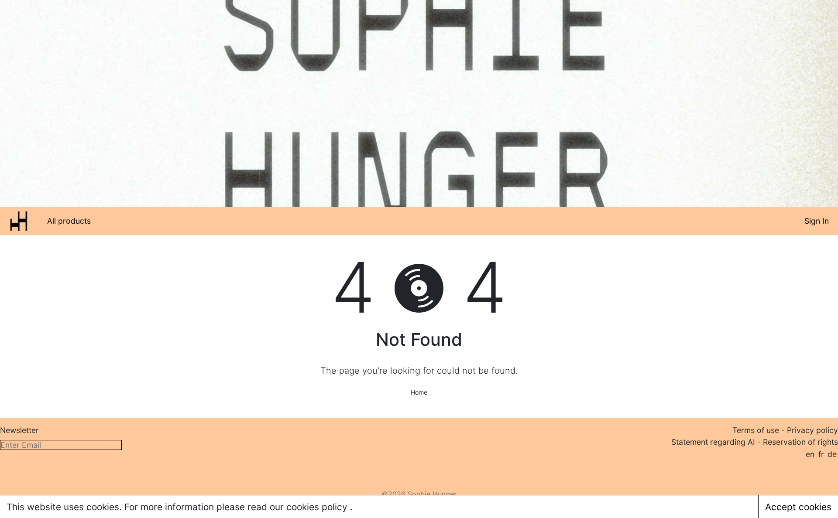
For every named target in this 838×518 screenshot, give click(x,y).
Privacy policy (812, 430)
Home (419, 392)
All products (69, 220)
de (832, 454)
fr (821, 454)
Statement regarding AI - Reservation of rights (754, 441)
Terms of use (755, 430)
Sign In (816, 220)
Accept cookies (798, 506)
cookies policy (318, 506)
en (810, 454)
